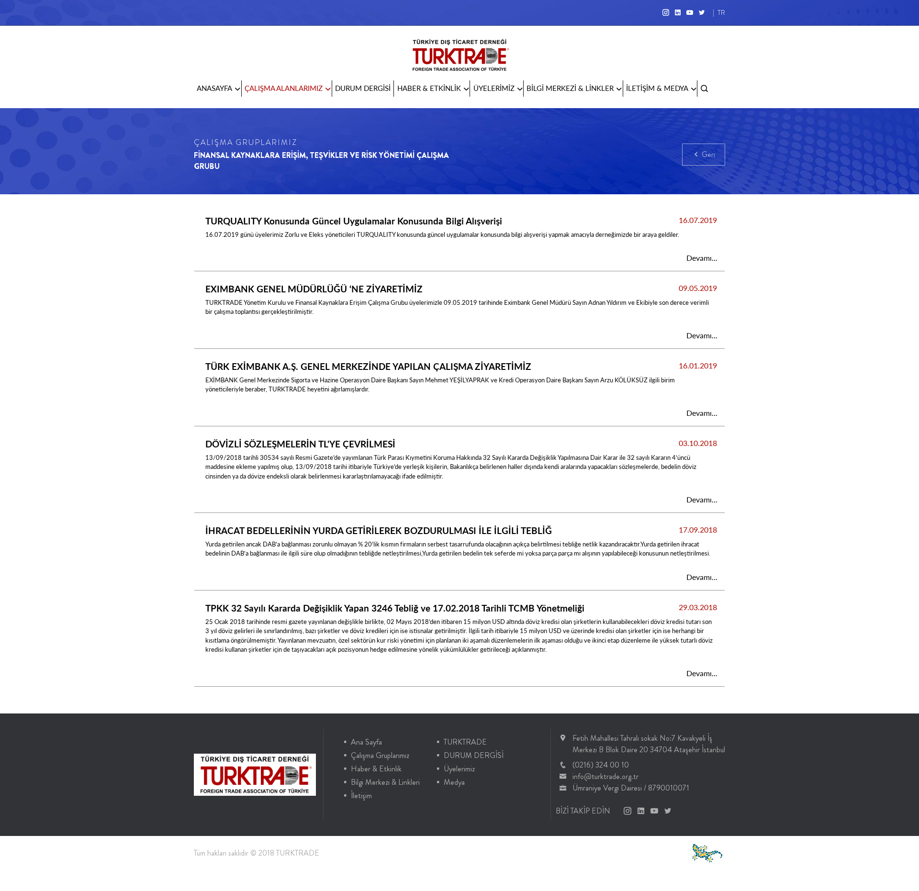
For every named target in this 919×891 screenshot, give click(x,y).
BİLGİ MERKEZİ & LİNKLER (570, 88)
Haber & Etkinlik (376, 768)
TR (721, 12)
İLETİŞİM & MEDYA (657, 88)
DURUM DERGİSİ (363, 88)
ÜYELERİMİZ (494, 88)
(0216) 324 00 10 (600, 764)
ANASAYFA (214, 88)
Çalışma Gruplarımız (380, 755)
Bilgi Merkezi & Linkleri (385, 782)
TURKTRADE (465, 741)
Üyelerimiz (459, 768)
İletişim (361, 795)
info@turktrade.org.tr (605, 776)
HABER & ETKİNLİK (429, 88)
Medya (454, 782)
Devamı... (701, 257)
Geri (707, 154)
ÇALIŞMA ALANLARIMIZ (284, 88)
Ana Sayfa (366, 741)
